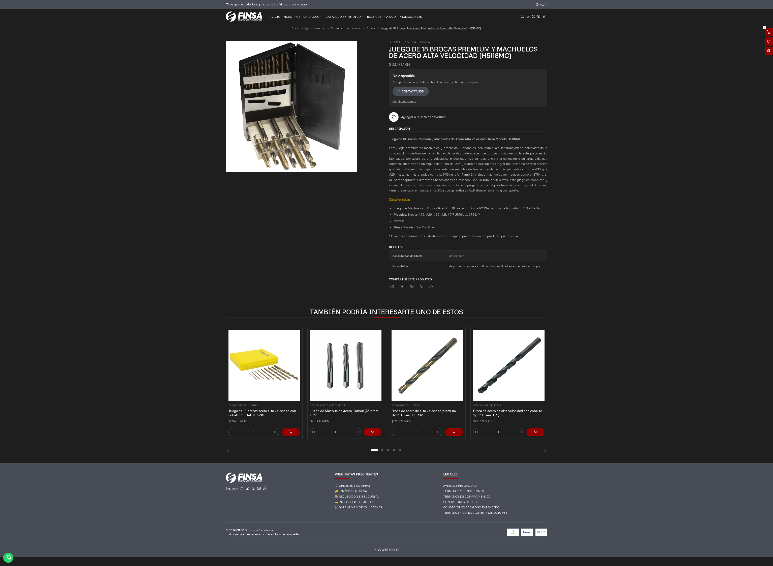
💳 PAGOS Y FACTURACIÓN (354, 502)
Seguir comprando (404, 101)
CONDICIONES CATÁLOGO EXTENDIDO (471, 507)
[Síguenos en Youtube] (538, 16)
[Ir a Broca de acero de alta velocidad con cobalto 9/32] (509, 365)
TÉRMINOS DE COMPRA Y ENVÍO (466, 496)
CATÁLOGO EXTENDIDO (343, 16)
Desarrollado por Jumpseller (282, 534)
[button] (374, 450)
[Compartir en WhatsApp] (411, 286)
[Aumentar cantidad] (275, 432)
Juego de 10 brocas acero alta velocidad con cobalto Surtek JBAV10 (262, 413)
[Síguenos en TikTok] (544, 16)
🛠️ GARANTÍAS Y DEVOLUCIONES (358, 507)
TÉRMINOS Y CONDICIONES (463, 491)
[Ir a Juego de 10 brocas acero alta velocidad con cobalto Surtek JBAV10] (264, 365)
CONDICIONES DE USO (460, 502)
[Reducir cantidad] (232, 432)
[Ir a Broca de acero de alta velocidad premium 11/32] (427, 365)
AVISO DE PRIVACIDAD (460, 485)
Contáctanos (413, 91)
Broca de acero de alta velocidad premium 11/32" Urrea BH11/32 (424, 413)
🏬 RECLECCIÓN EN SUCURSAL (357, 496)
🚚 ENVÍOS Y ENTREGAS (352, 491)
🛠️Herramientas (315, 28)
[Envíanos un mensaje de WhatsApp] (8, 558)
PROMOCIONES (410, 16)
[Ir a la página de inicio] (244, 16)
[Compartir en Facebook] (392, 286)
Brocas (371, 28)
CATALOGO (311, 16)
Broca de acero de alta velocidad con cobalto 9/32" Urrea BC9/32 (507, 413)
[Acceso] (769, 51)
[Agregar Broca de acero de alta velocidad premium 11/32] (454, 432)
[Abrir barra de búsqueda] (769, 41)
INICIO (274, 16)
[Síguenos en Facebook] (528, 16)
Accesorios (354, 28)
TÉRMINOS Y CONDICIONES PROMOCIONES (475, 512)
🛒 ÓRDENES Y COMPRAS (353, 485)
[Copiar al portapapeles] (431, 286)
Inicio (296, 28)
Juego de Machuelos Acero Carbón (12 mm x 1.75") (344, 413)
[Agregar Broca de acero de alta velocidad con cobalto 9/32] (535, 432)
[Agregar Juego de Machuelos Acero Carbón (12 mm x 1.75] (372, 432)
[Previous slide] (229, 450)
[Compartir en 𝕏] (402, 286)
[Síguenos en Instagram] (522, 16)
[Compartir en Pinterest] (421, 286)
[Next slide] (544, 450)
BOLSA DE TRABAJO (381, 16)
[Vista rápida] (295, 364)
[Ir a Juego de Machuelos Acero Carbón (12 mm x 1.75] (345, 365)
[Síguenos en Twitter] (533, 16)
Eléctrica (336, 28)
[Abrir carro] (769, 32)
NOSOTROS (291, 16)
